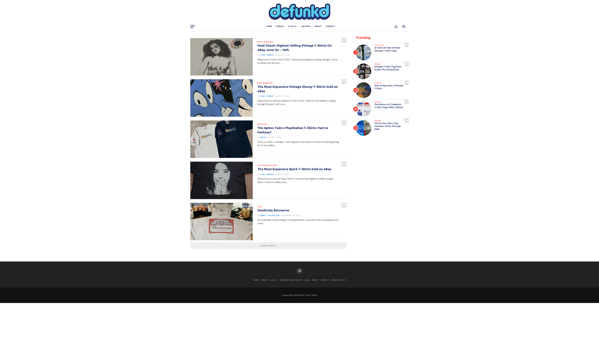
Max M (263, 137)
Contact (330, 26)
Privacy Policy (338, 280)
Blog (307, 280)
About (318, 26)
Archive (305, 26)
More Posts (268, 245)
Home (269, 26)
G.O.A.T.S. (292, 26)
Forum (279, 26)
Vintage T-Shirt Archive (291, 280)
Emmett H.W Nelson (269, 216)
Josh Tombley (267, 55)
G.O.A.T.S (273, 280)
